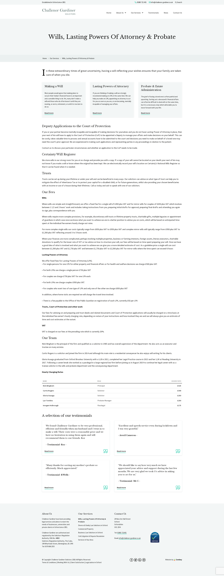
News (166, 13)
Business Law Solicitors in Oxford (90, 532)
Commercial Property (85, 529)
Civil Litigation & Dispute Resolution (91, 536)
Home (108, 13)
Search (179, 2)
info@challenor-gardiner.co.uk (162, 2)
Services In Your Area (85, 540)
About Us (120, 13)
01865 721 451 (141, 2)
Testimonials (153, 13)
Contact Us (177, 13)
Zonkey (179, 560)
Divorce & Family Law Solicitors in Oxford (93, 525)
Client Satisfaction (77, 562)
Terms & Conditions (49, 562)
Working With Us (63, 562)
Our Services (136, 13)
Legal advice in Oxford (93, 562)
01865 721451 (122, 533)
